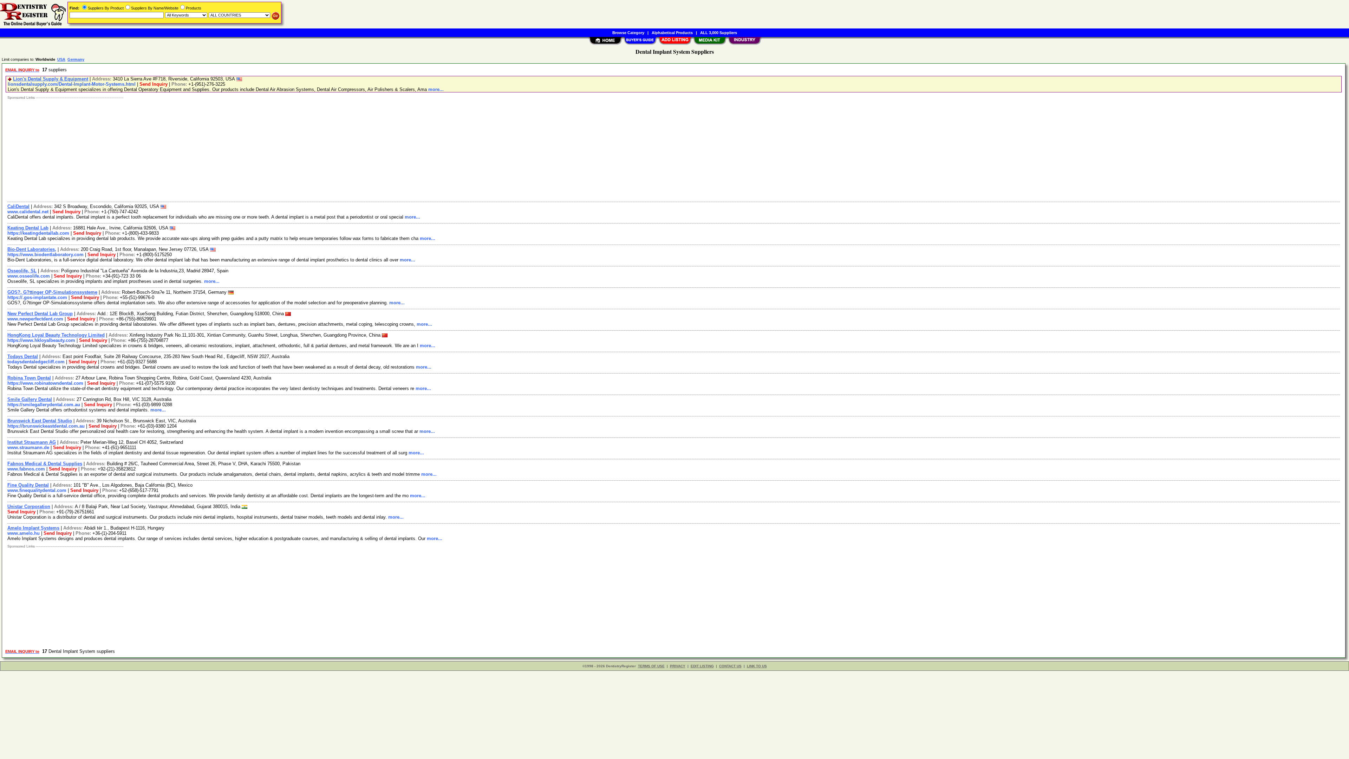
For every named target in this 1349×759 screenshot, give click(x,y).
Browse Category (628, 33)
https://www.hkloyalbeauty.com (41, 340)
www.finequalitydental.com (36, 490)
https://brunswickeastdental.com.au (46, 426)
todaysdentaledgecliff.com (36, 361)
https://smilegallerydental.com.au (43, 404)
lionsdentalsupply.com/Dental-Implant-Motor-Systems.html (72, 84)
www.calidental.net (27, 211)
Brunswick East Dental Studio (39, 420)
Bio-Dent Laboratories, (31, 249)
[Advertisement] (215, 149)
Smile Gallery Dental (29, 399)
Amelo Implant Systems (33, 528)
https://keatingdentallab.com (38, 233)
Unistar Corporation (28, 506)
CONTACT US (730, 666)
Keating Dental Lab (27, 228)
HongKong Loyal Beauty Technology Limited (56, 335)
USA (61, 59)
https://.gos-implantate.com (37, 297)
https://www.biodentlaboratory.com (45, 254)
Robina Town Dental (29, 378)
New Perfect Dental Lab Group (40, 313)
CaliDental (18, 206)
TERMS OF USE (651, 666)
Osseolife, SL (22, 270)
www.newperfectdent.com (35, 319)
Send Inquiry (153, 84)
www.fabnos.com (26, 469)
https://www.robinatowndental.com (45, 383)
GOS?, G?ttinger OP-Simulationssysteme (52, 292)
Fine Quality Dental (28, 485)
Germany (75, 59)
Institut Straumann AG (31, 442)
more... (436, 89)
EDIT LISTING (702, 666)
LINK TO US (757, 666)
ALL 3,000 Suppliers (718, 33)
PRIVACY (677, 666)
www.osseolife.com (28, 276)
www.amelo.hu (23, 533)
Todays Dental (22, 356)
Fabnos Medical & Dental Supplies (44, 463)
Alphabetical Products (672, 33)
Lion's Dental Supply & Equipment (50, 79)
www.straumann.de (28, 447)
